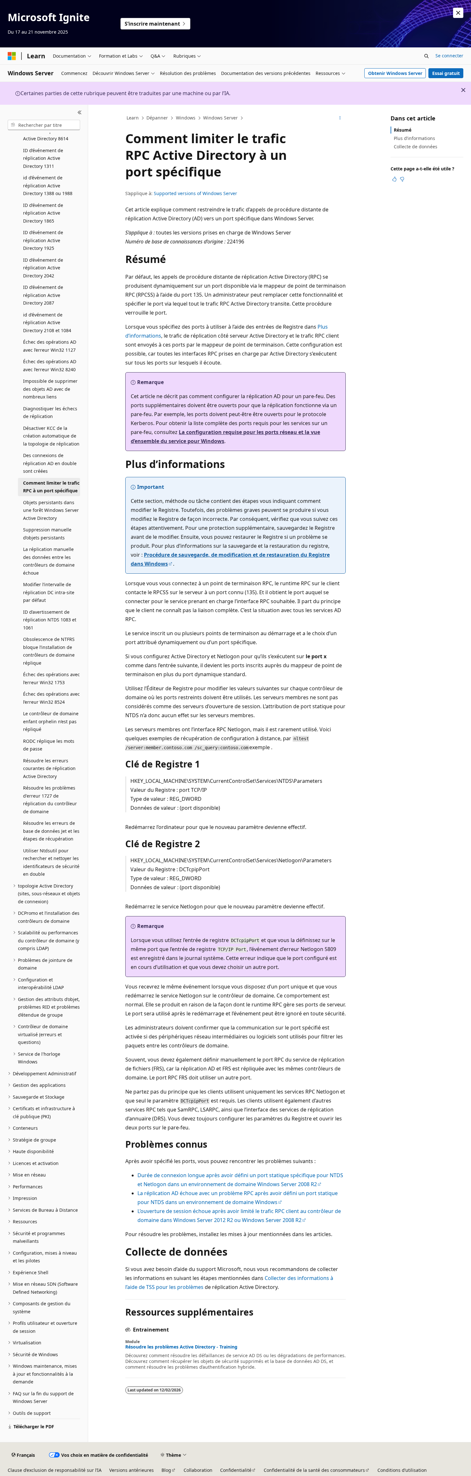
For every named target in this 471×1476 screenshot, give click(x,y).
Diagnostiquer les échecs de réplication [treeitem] (50, 413)
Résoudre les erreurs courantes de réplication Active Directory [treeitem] (49, 768)
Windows (185, 118)
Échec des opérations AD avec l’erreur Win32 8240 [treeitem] (49, 365)
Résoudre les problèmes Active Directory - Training (181, 1347)
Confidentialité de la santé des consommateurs (314, 1470)
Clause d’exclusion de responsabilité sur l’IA (55, 1470)
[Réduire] (79, 112)
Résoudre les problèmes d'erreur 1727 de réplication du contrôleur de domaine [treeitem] (50, 800)
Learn (133, 118)
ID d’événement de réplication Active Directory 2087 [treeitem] (43, 295)
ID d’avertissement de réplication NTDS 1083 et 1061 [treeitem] (49, 620)
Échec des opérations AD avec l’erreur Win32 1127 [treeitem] (49, 346)
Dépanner (157, 118)
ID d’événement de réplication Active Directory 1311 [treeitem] (43, 158)
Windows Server (220, 118)
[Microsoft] (12, 56)
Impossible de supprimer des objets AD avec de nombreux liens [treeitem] (50, 389)
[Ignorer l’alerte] (458, 13)
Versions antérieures (131, 1470)
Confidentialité (236, 1470)
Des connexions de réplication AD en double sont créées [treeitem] (50, 463)
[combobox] (44, 125)
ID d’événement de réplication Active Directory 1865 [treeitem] (43, 213)
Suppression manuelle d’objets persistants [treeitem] (47, 534)
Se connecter (449, 56)
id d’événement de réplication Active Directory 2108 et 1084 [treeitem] (47, 322)
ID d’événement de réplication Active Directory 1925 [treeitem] (43, 240)
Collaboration (198, 1470)
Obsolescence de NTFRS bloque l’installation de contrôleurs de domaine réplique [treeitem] (49, 651)
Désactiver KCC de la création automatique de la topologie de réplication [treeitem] (51, 436)
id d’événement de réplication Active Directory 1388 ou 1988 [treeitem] (47, 185)
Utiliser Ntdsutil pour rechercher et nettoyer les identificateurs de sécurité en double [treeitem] (51, 862)
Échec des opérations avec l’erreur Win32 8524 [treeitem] (51, 698)
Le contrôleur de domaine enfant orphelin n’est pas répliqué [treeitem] (50, 721)
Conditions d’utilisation (402, 1470)
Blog (166, 1470)
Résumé (402, 130)
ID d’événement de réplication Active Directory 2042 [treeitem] (43, 268)
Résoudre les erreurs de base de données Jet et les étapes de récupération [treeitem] (51, 831)
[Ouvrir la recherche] (426, 56)
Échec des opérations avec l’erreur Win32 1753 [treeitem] (51, 678)
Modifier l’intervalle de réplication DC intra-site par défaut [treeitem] (48, 592)
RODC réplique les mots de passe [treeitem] (48, 745)
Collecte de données (415, 147)
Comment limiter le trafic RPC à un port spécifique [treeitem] (51, 487)
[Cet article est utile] (394, 179)
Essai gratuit (446, 73)
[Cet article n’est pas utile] (402, 179)
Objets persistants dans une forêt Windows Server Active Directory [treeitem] (51, 510)
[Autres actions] (340, 118)
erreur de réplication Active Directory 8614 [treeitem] (45, 135)
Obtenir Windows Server (395, 73)
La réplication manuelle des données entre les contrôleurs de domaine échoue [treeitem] (49, 561)
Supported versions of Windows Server (195, 193)
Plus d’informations (414, 138)
